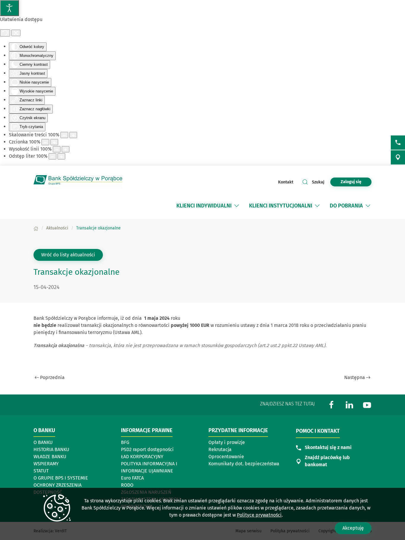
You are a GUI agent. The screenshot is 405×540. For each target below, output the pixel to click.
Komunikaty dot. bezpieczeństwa (243, 463)
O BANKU (43, 442)
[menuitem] (204, 205)
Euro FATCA (132, 478)
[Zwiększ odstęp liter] (61, 156)
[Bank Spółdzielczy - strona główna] (78, 182)
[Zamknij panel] (15, 33)
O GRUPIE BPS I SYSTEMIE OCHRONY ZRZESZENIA (61, 481)
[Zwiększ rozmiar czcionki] (54, 142)
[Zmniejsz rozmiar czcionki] (45, 142)
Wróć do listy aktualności (68, 255)
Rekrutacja (220, 449)
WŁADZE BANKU (50, 456)
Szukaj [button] (318, 182)
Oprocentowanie (226, 456)
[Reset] (5, 32)
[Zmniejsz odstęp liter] (52, 156)
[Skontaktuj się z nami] (398, 142)
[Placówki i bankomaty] (398, 157)
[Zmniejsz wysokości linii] (56, 149)
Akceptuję (353, 528)
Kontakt (285, 182)
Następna (354, 377)
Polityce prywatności (259, 515)
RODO (127, 485)
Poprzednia (52, 377)
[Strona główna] (36, 228)
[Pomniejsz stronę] (64, 135)
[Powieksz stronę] (73, 135)
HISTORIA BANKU (51, 449)
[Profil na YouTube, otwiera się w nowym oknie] (367, 404)
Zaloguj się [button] (351, 181)
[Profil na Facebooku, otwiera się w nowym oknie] (331, 404)
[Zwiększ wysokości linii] (65, 149)
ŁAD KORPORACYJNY (142, 456)
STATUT (41, 471)
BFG (125, 442)
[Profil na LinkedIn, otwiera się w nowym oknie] (349, 404)
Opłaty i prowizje (226, 442)
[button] (236, 205)
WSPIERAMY (46, 463)
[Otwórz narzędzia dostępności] (9, 8)
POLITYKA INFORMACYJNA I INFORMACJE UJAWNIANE (149, 467)
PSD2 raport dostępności (147, 449)
